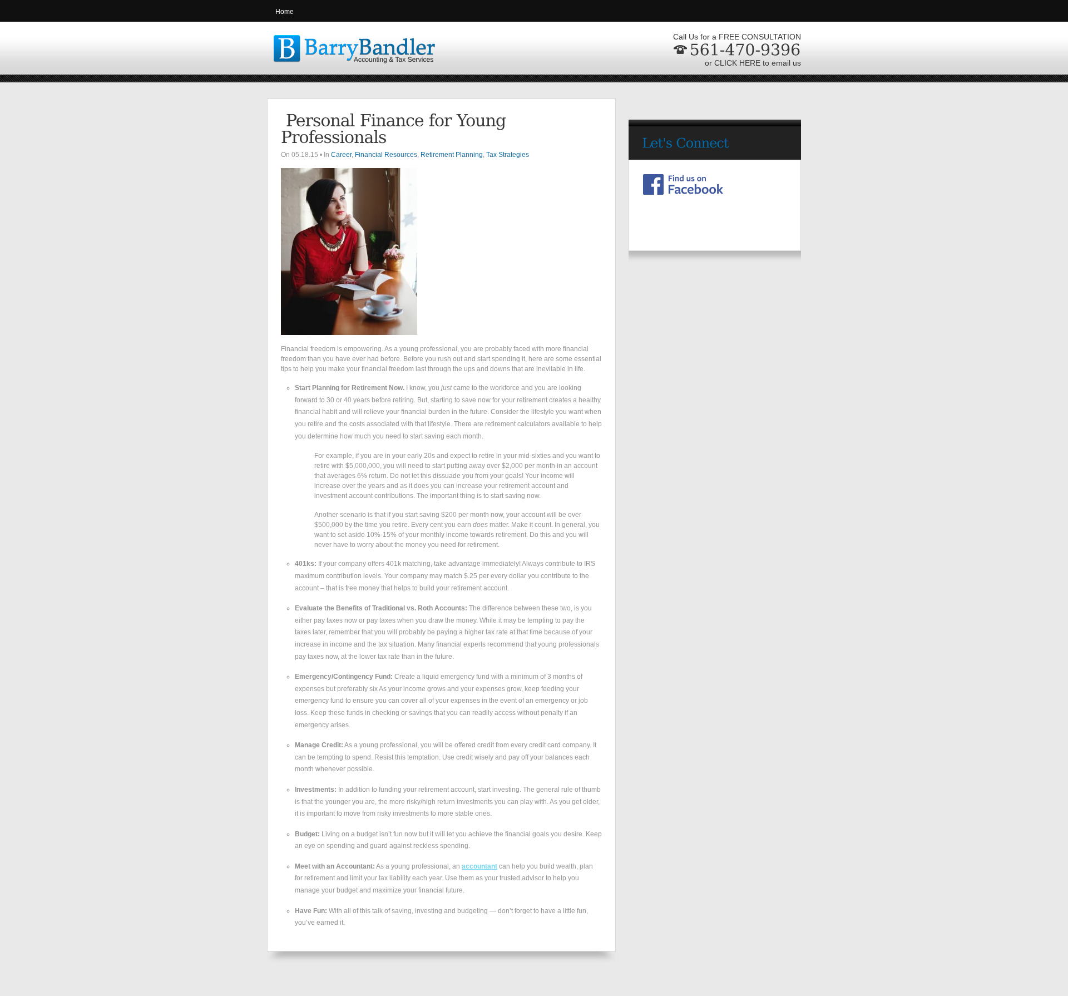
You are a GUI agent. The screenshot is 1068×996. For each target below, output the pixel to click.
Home (284, 12)
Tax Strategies (507, 155)
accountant (479, 866)
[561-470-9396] (743, 49)
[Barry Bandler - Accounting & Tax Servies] (351, 56)
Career (341, 155)
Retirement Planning (452, 155)
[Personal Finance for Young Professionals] (396, 128)
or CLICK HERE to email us (753, 62)
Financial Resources (386, 155)
